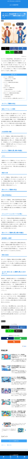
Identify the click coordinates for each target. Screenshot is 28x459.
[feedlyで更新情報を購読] (20, 338)
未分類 (4, 321)
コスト (6, 84)
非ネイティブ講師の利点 (9, 87)
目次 (12, 74)
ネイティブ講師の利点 (9, 77)
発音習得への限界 (9, 94)
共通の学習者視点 (9, 89)
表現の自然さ (8, 96)
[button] (18, 52)
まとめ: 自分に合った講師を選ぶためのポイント (14, 98)
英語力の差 (7, 85)
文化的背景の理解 (9, 80)
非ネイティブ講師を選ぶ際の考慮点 (11, 93)
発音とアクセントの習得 (10, 78)
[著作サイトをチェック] (7, 338)
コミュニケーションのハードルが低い (13, 91)
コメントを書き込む (14, 440)
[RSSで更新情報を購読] (14, 341)
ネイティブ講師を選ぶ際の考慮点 (11, 82)
